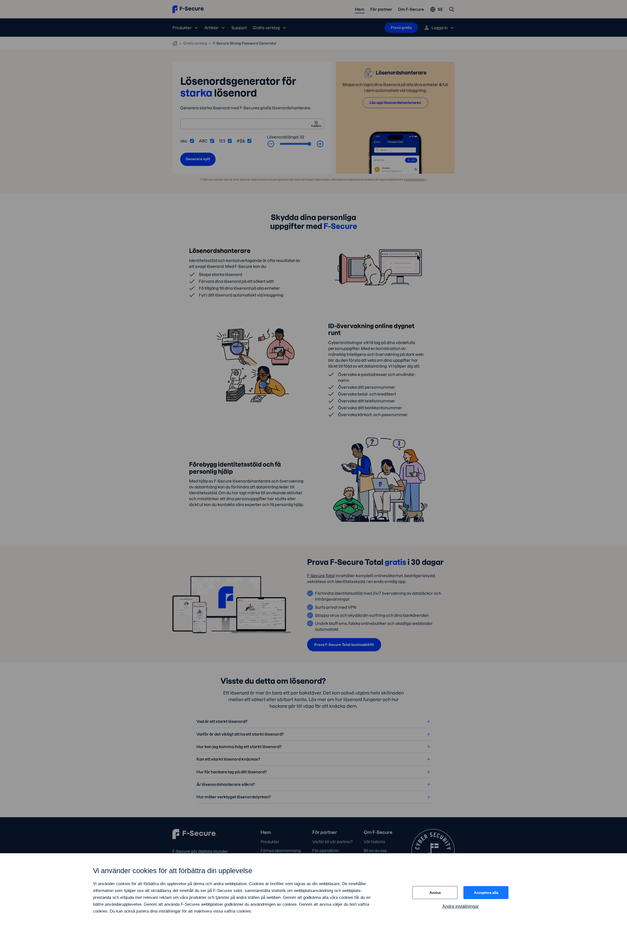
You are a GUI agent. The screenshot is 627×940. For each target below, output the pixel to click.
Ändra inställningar (460, 906)
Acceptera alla (486, 893)
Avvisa (435, 893)
